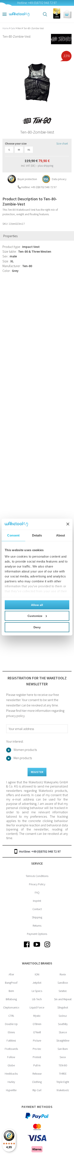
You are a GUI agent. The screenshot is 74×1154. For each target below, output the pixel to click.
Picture (37, 1040)
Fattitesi (11, 1040)
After (11, 974)
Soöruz (63, 1016)
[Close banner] (67, 524)
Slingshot (62, 1007)
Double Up (11, 1024)
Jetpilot (36, 982)
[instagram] (47, 947)
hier (24, 710)
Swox (63, 1057)
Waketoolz (63, 1090)
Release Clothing (37, 1078)
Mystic (37, 1016)
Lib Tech (37, 999)
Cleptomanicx (11, 1007)
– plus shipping (44, 165)
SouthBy (63, 1024)
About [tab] (60, 535)
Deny (37, 627)
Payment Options (37, 934)
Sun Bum (63, 1049)
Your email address (21, 729)
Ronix (63, 974)
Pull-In (36, 1065)
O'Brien (37, 1024)
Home (5, 28)
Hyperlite (11, 1090)
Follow (11, 1057)
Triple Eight (62, 1082)
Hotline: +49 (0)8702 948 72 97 (40, 851)
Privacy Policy (37, 884)
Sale (13, 28)
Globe (11, 1065)
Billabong (11, 999)
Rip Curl (36, 1090)
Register (37, 772)
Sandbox (63, 982)
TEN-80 (63, 1065)
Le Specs (37, 991)
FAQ (37, 892)
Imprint (37, 901)
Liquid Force (37, 1007)
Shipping (37, 917)
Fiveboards (11, 1049)
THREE (63, 1073)
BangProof (11, 982)
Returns (37, 925)
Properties (10, 236)
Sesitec (63, 991)
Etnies (11, 1032)
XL (29, 150)
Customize (35, 615)
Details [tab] (37, 535)
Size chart (62, 143)
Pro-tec (37, 1049)
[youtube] (37, 947)
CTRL (11, 1016)
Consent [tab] (13, 535)
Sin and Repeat (63, 999)
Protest (37, 1057)
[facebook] (27, 947)
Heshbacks (11, 1073)
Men (19, 28)
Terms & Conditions (37, 876)
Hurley (11, 1082)
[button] (67, 14)
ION (37, 974)
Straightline (62, 1040)
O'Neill (37, 1032)
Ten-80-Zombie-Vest (33, 28)
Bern (11, 991)
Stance (63, 1032)
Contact (37, 909)
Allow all (37, 604)
